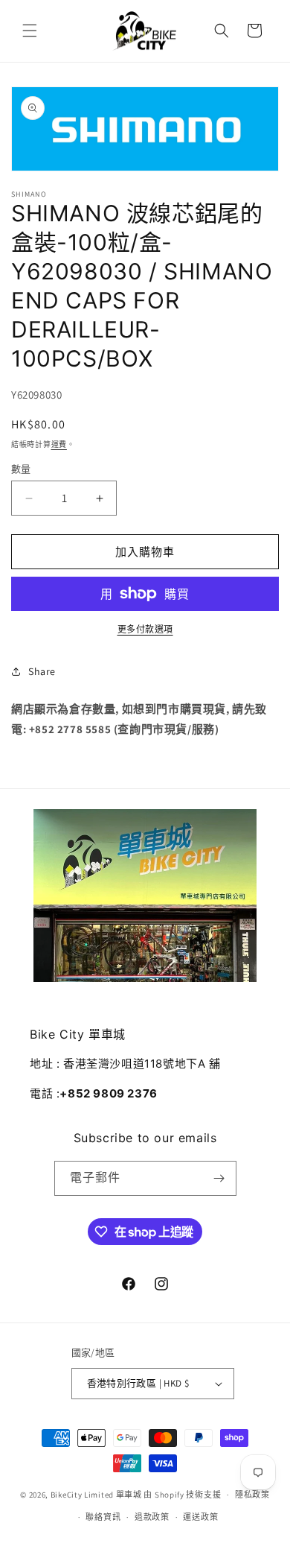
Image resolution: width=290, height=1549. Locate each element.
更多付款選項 (145, 629)
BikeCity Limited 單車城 (96, 1494)
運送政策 (200, 1517)
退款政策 (152, 1517)
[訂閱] (219, 1178)
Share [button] (42, 671)
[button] (29, 30)
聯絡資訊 (103, 1517)
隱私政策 (252, 1494)
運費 (59, 444)
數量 (21, 469)
